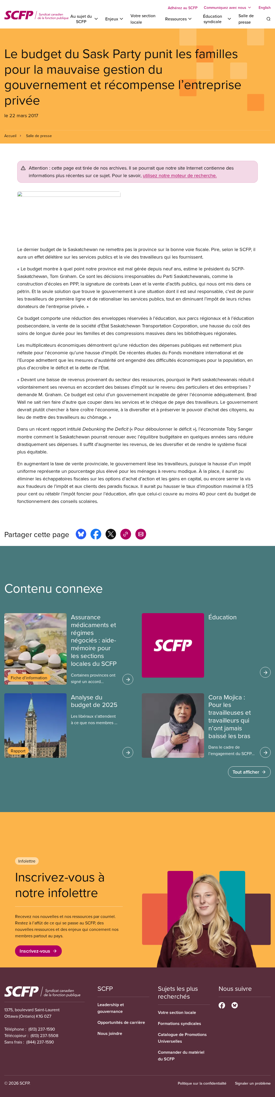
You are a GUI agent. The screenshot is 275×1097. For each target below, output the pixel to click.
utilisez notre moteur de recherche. (180, 175)
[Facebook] (222, 1004)
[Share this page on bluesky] (81, 535)
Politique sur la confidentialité (202, 1083)
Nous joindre (109, 1033)
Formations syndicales (179, 1023)
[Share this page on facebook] (96, 535)
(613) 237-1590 (41, 1029)
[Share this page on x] (111, 535)
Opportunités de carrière (121, 1022)
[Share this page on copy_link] (125, 535)
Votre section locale (177, 1012)
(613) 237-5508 (44, 1035)
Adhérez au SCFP (182, 7)
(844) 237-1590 (40, 1042)
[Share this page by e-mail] (140, 535)
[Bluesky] (234, 1004)
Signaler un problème (253, 1083)
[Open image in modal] (137, 218)
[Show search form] (268, 19)
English (265, 7)
